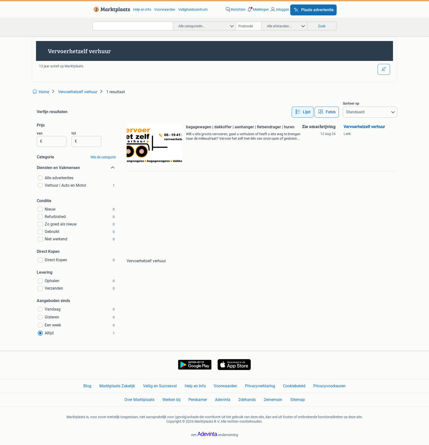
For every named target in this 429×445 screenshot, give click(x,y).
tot (74, 133)
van (39, 133)
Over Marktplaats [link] (139, 399)
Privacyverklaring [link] (260, 386)
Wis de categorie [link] (103, 157)
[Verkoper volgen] (384, 69)
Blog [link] (87, 386)
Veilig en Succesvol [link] (160, 386)
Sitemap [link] (297, 399)
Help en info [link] (142, 9)
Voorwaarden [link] (164, 9)
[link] (111, 9)
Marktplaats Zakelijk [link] (117, 386)
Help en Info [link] (195, 386)
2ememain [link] (273, 399)
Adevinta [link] (222, 399)
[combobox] (133, 26)
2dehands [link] (247, 399)
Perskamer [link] (197, 399)
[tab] (303, 112)
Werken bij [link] (171, 399)
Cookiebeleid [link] (294, 386)
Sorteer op (351, 103)
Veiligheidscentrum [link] (193, 9)
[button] (258, 9)
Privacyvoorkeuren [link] (329, 386)
